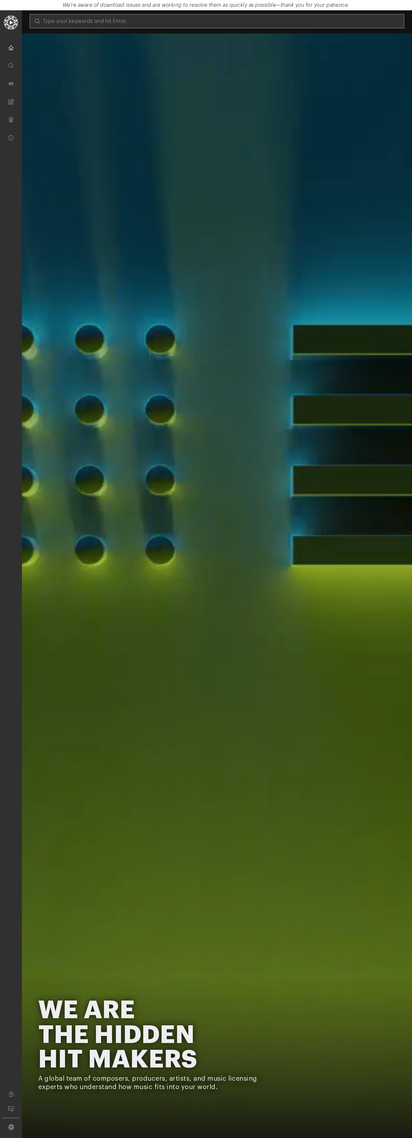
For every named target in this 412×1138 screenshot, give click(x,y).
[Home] (11, 47)
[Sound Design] (11, 83)
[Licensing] (11, 119)
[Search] (11, 65)
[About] (11, 138)
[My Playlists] (11, 101)
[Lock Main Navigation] (21, 580)
